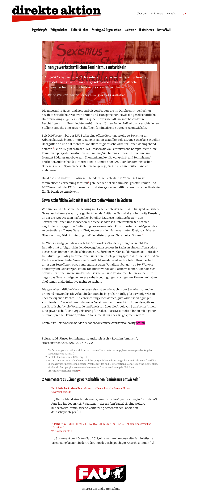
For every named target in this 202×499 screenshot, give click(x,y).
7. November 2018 (61, 391)
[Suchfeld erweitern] (184, 13)
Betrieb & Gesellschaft (113, 95)
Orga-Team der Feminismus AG (80, 95)
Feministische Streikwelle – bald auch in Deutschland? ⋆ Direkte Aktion (90, 388)
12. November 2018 (61, 431)
